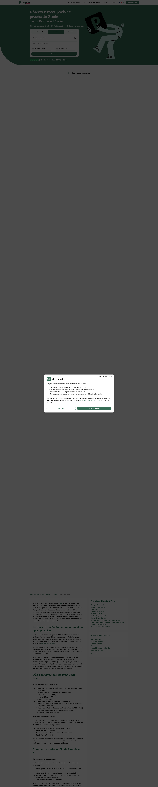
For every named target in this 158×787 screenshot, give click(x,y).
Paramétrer (61, 408)
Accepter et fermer (94, 408)
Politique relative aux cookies (90, 400)
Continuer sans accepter (104, 376)
